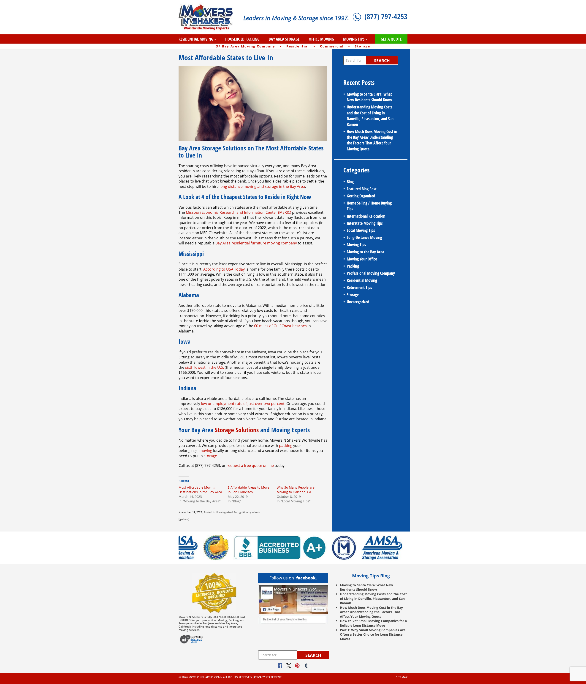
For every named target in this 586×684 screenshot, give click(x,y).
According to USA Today (224, 269)
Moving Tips (353, 39)
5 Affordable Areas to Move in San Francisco (248, 489)
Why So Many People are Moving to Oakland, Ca (296, 489)
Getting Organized (361, 196)
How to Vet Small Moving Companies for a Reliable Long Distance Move (373, 623)
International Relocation (366, 216)
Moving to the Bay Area (365, 252)
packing (285, 445)
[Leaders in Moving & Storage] (207, 17)
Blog (350, 181)
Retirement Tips (359, 287)
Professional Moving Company (371, 273)
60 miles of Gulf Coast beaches (280, 325)
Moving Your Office (362, 259)
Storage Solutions (237, 429)
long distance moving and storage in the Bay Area (262, 186)
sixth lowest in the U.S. (204, 367)
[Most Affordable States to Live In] (253, 103)
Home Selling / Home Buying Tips (369, 205)
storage (210, 455)
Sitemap (401, 677)
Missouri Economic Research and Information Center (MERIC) (238, 212)
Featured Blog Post (362, 188)
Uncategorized (224, 512)
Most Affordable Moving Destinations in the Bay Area (200, 489)
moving (205, 450)
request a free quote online (250, 465)
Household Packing (242, 39)
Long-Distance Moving (364, 237)
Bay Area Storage (284, 39)
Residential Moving (196, 39)
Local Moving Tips (361, 230)
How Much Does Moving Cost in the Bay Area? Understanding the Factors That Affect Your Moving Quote (372, 140)
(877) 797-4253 (385, 16)
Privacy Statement (268, 677)
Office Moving (321, 39)
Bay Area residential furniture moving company (256, 243)
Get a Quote (391, 39)
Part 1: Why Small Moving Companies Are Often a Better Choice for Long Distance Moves (372, 634)
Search (382, 60)
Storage (353, 294)
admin (256, 512)
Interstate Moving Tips (365, 223)
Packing (353, 266)
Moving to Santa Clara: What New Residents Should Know (369, 96)
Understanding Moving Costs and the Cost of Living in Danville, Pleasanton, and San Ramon (370, 115)
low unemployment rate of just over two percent (243, 403)
